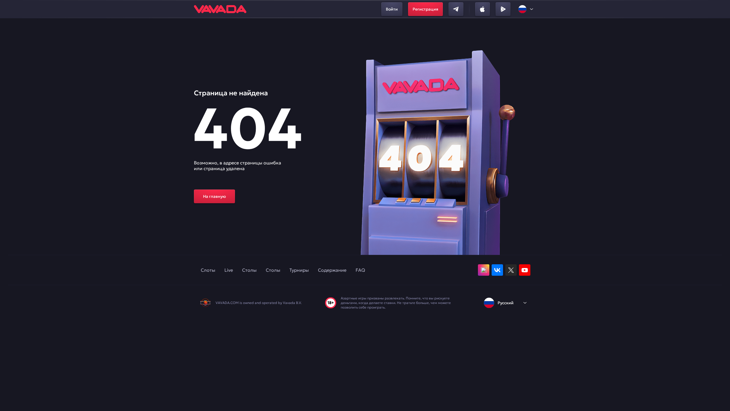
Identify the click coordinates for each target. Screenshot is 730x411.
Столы (249, 270)
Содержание (332, 270)
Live (228, 270)
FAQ (360, 270)
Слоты (208, 270)
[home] (220, 9)
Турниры (299, 270)
